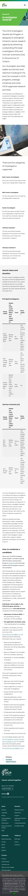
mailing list (12, 563)
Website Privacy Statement (11, 883)
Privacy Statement (14, 891)
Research (5, 14)
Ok (14, 893)
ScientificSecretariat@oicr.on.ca (12, 634)
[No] (26, 886)
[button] (25, 5)
